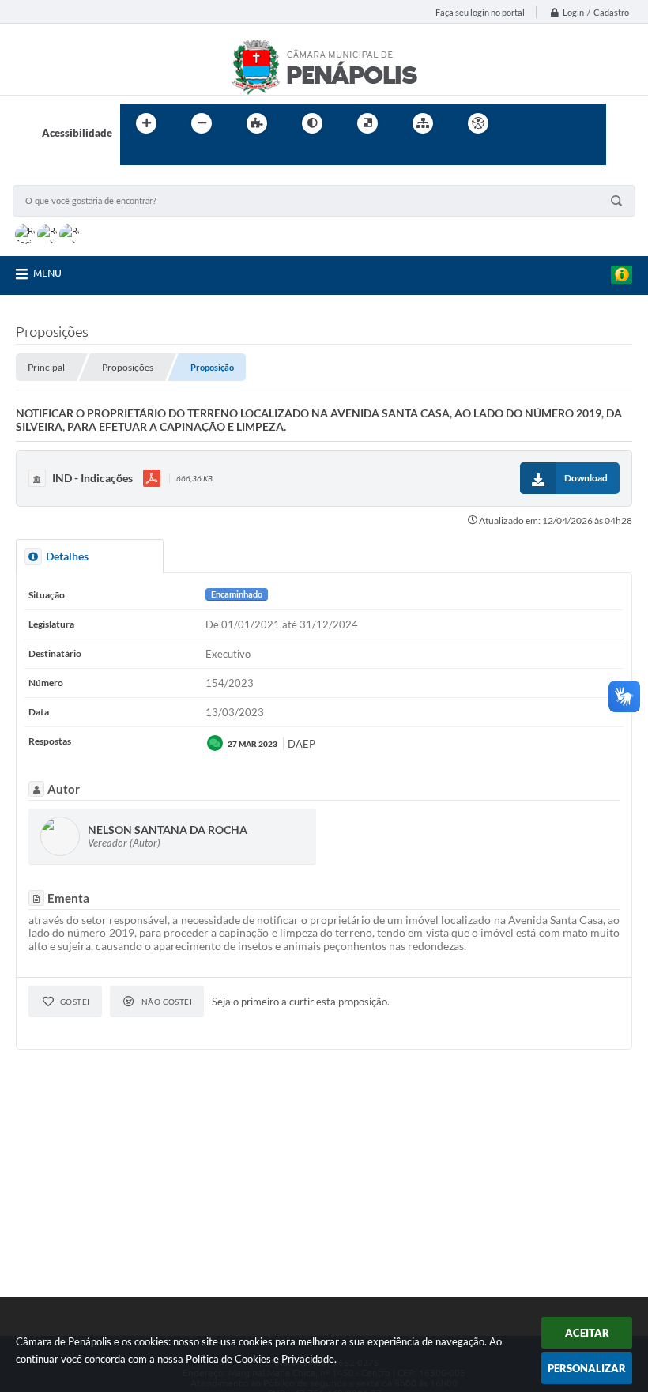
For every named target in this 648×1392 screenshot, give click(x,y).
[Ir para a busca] (136, 155)
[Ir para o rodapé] (170, 155)
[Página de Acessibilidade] (478, 123)
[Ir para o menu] (558, 123)
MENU (47, 272)
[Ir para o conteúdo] (523, 123)
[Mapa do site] (423, 123)
